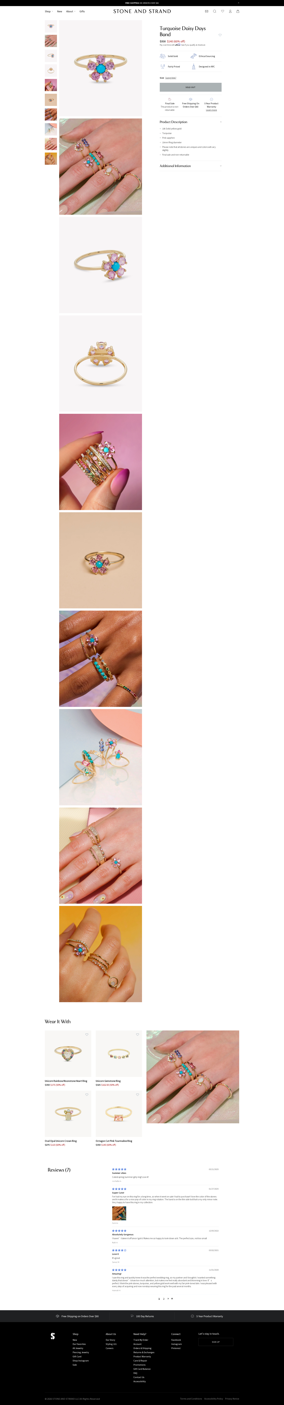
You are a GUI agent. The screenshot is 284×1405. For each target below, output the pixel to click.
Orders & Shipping (142, 1348)
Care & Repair (140, 1360)
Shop (48, 11)
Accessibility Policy (213, 1398)
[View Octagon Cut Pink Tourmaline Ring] (119, 1114)
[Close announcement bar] (238, 3)
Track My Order (140, 1339)
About (69, 11)
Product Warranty (142, 1356)
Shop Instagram (81, 1360)
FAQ (135, 1373)
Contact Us (138, 1377)
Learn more (211, 109)
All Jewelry (78, 1348)
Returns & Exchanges (143, 1352)
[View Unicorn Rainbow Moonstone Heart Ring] (68, 1053)
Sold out (191, 87)
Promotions (139, 1364)
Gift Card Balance (142, 1368)
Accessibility (139, 1381)
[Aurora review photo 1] (119, 1213)
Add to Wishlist (220, 35)
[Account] (230, 11)
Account (137, 1344)
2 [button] (163, 1298)
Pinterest (176, 1348)
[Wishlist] (223, 11)
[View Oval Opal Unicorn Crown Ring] (68, 1114)
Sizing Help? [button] (170, 77)
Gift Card (77, 1356)
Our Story (110, 1339)
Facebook (176, 1339)
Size (162, 77)
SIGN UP (216, 1342)
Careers (109, 1348)
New (59, 11)
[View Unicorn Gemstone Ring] (119, 1053)
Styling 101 (111, 1344)
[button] (168, 1298)
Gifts (82, 11)
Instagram (176, 1344)
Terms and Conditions (191, 1398)
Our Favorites (79, 1344)
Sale (75, 1364)
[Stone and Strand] (142, 11)
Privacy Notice (232, 1398)
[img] (119, 1169)
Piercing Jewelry (81, 1352)
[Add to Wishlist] (86, 1034)
